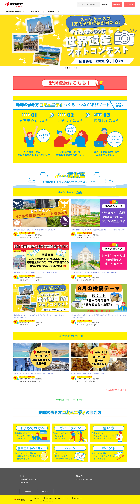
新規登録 (117, 4)
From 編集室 (34, 12)
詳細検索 (104, 4)
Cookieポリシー (79, 498)
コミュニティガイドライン (63, 498)
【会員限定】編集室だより (14, 12)
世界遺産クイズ (89, 237)
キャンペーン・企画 (33, 237)
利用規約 (49, 498)
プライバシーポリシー (36, 498)
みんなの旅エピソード (33, 381)
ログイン (129, 4)
